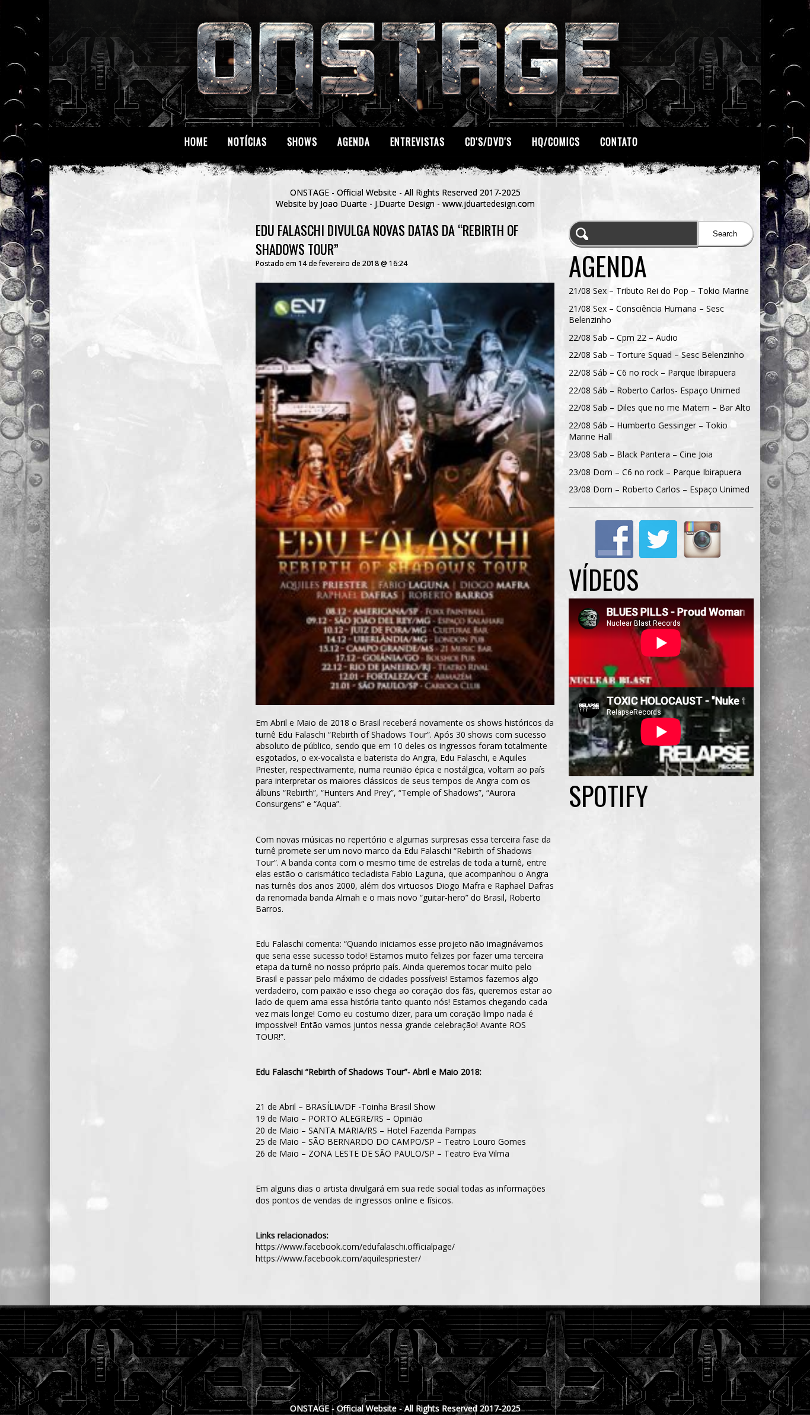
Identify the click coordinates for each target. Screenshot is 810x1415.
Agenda (353, 142)
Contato (619, 142)
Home (196, 142)
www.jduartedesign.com (488, 203)
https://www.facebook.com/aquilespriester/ (338, 1258)
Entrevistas (417, 142)
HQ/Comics (556, 142)
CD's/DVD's (488, 142)
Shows (302, 142)
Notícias (247, 142)
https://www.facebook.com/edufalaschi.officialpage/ (355, 1246)
